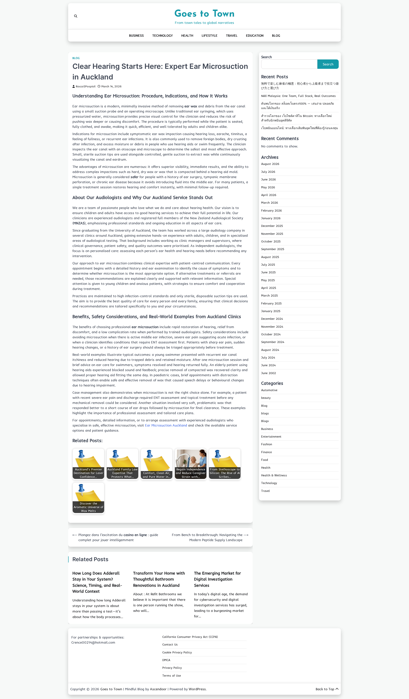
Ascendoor (158, 689)
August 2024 (270, 350)
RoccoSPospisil (85, 86)
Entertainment (271, 436)
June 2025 (268, 272)
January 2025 (270, 311)
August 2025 (270, 257)
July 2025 (268, 265)
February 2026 (271, 210)
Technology (162, 35)
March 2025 (269, 296)
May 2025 (268, 280)
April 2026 (268, 195)
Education (255, 35)
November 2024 (272, 327)
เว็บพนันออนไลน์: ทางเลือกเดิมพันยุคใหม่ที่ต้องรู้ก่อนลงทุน (299, 128)
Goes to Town (204, 14)
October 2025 (271, 241)
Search (266, 57)
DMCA (166, 660)
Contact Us (170, 644)
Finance (266, 452)
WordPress (197, 689)
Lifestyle (209, 35)
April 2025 (268, 288)
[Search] (75, 16)
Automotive (269, 390)
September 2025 (272, 249)
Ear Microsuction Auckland (166, 425)
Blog (276, 35)
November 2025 (272, 234)
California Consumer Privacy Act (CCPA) (190, 637)
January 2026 (271, 218)
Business (136, 35)
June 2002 (268, 373)
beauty (266, 398)
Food (264, 460)
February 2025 (271, 303)
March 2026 (269, 203)
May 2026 (268, 187)
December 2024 (272, 319)
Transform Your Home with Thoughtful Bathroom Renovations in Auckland (159, 579)
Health (187, 35)
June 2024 (268, 365)
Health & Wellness (274, 475)
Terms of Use (171, 675)
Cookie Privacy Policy (177, 652)
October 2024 (271, 334)
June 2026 (268, 180)
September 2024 (272, 342)
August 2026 (270, 164)
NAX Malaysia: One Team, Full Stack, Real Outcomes (298, 96)
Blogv (265, 421)
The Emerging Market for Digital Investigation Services (217, 579)
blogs (265, 413)
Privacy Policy (172, 668)
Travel (232, 35)
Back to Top (325, 689)
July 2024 (268, 357)
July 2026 (268, 172)
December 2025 (272, 226)
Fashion (266, 444)
